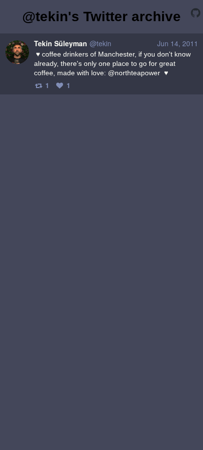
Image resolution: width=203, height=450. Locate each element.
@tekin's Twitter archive (101, 16)
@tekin (100, 43)
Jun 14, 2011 (177, 43)
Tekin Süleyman (60, 43)
